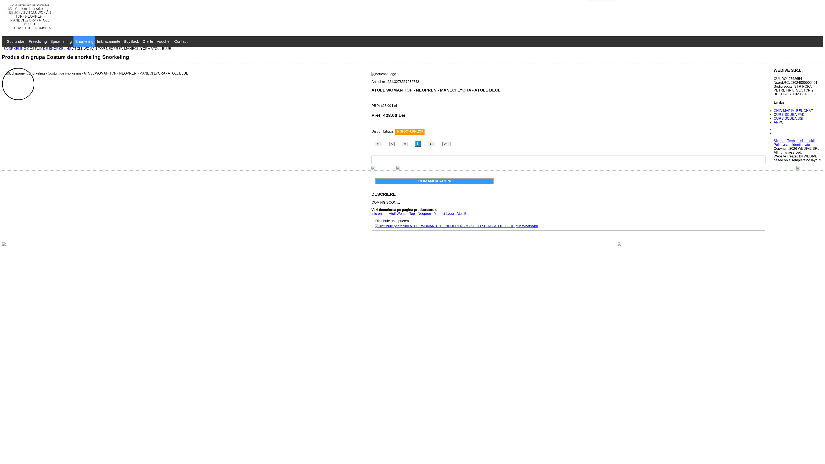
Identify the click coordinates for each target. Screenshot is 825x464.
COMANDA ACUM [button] (434, 181)
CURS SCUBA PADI (789, 114)
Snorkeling (84, 41)
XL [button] (431, 144)
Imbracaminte (108, 41)
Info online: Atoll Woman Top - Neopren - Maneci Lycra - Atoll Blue (421, 213)
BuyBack (131, 41)
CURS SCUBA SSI (788, 118)
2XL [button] (446, 144)
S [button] (392, 144)
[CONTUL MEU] (191, 39)
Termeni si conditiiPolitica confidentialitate (794, 143)
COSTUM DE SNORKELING (49, 48)
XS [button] (378, 144)
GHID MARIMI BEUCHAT (793, 111)
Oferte (147, 41)
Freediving (38, 41)
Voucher (164, 41)
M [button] (405, 144)
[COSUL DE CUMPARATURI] (194, 39)
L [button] (418, 144)
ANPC (779, 122)
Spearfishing (61, 41)
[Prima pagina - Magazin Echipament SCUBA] (3, 39)
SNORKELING (14, 48)
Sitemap (780, 141)
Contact (181, 41)
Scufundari (16, 41)
